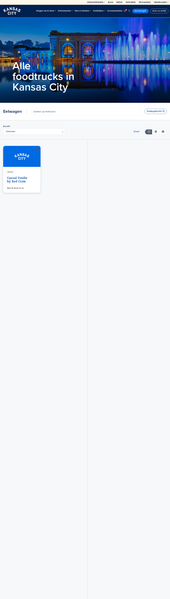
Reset (136, 132)
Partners (131, 2)
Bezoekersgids (140, 11)
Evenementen (64, 11)
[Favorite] (36, 149)
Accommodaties (114, 11)
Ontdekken (98, 11)
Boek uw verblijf (159, 11)
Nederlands (160, 2)
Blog (110, 2)
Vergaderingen (95, 2)
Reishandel (145, 2)
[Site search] (129, 11)
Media (119, 2)
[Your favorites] (125, 11)
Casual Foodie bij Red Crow (17, 180)
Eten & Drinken (82, 11)
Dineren (10, 172)
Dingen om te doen (45, 11)
